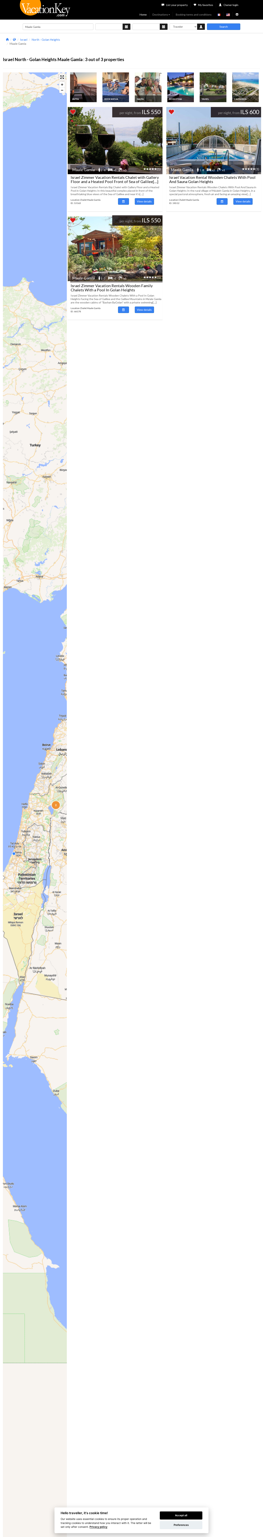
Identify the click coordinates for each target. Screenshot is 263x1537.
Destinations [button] (160, 14)
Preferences (181, 1524)
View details (144, 201)
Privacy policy (98, 1526)
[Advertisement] (163, 45)
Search (223, 26)
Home (143, 14)
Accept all (181, 1515)
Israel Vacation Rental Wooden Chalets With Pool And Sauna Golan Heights (212, 179)
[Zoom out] (62, 90)
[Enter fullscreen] (62, 77)
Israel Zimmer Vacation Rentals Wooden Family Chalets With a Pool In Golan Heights (112, 287)
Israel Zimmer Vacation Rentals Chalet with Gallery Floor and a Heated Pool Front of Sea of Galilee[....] (115, 179)
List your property (177, 5)
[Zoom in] (62, 84)
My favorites (205, 5)
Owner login (231, 5)
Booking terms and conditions (194, 14)
